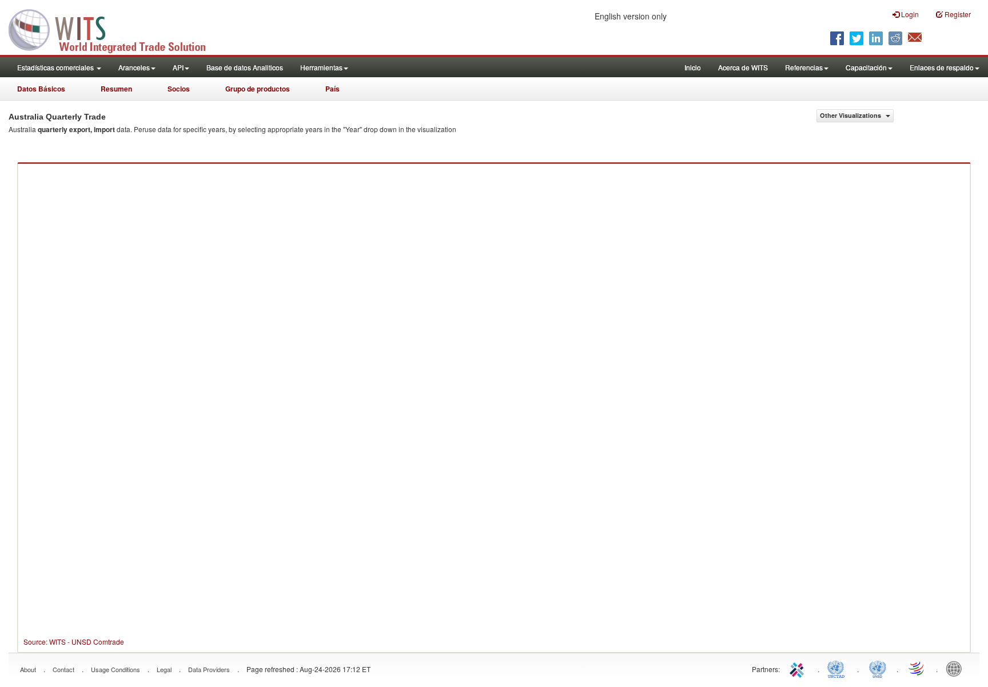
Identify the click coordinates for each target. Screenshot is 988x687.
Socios (179, 89)
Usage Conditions (115, 669)
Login (909, 14)
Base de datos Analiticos (244, 67)
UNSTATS (877, 668)
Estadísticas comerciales (56, 67)
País (332, 89)
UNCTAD (838, 668)
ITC (798, 668)
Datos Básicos (41, 89)
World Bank (956, 668)
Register (957, 14)
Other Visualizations (851, 115)
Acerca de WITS (743, 67)
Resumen (116, 89)
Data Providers (209, 669)
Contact (63, 669)
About (28, 669)
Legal (164, 669)
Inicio (692, 67)
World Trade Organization (917, 668)
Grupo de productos (257, 89)
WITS (114, 28)
